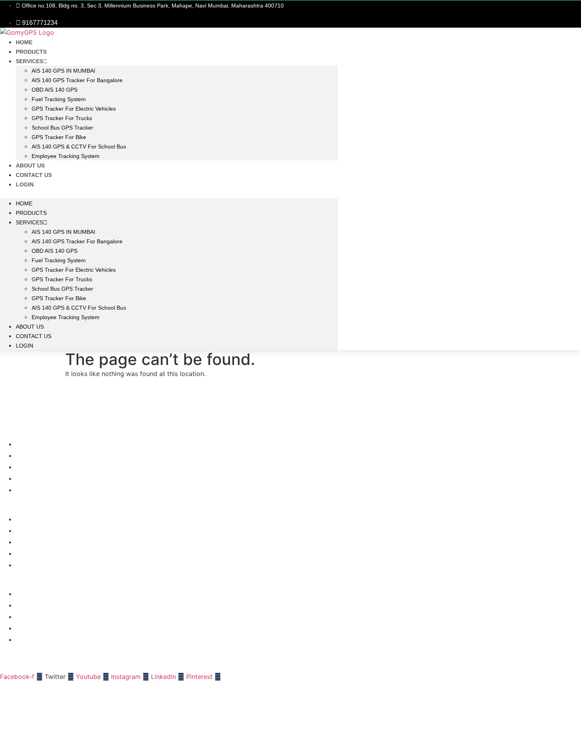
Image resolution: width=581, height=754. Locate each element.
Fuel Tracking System (59, 99)
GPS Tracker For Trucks (62, 118)
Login (25, 184)
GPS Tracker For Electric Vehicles (74, 108)
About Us (30, 326)
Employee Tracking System (66, 156)
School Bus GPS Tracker (62, 127)
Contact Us (34, 175)
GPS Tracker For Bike (59, 137)
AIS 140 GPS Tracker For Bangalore (77, 80)
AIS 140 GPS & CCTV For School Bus (79, 146)
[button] (169, 193)
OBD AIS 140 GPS (54, 89)
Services (29, 61)
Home (24, 203)
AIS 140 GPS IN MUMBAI (63, 71)
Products (31, 213)
